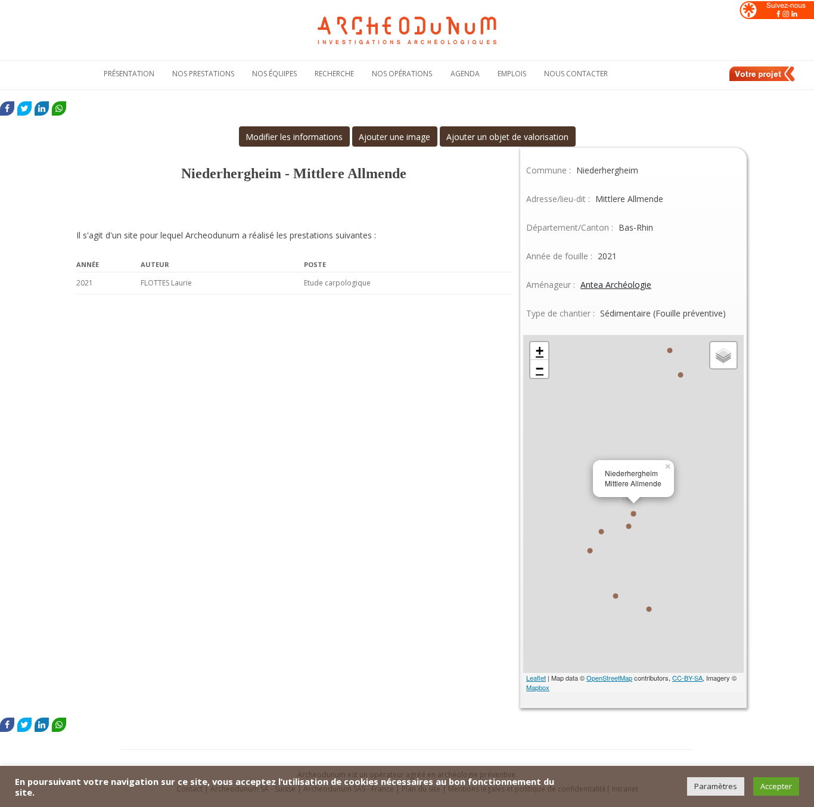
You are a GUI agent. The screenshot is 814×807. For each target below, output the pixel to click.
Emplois (512, 74)
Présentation (129, 74)
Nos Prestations (203, 74)
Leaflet (536, 677)
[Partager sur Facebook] (7, 108)
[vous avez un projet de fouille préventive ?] (762, 79)
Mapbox (537, 687)
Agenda (465, 74)
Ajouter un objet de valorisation (507, 136)
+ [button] (539, 350)
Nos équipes (274, 74)
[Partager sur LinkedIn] (42, 108)
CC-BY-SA (687, 677)
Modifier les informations (294, 136)
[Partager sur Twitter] (24, 108)
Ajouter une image (394, 136)
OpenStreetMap (609, 677)
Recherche (334, 74)
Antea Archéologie (615, 284)
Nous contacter (576, 74)
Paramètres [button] (715, 786)
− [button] (539, 368)
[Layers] (723, 355)
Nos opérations (402, 74)
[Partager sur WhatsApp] (59, 108)
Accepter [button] (776, 786)
